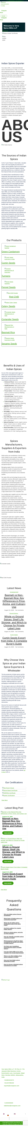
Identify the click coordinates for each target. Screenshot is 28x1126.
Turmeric (6, 276)
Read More (8, 833)
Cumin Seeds (8, 263)
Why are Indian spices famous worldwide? (12, 915)
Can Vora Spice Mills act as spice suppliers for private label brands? (14, 952)
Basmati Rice (8, 332)
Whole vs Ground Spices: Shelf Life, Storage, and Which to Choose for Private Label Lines (14, 622)
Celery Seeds (8, 306)
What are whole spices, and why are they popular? (13, 933)
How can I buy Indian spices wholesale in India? (12, 960)
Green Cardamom (11, 251)
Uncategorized (14, 592)
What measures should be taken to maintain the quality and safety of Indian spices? (13, 942)
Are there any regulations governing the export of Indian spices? (13, 947)
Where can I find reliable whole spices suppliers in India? (13, 956)
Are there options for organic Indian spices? (12, 928)
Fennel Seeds (9, 287)
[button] (14, 915)
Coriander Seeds (10, 319)
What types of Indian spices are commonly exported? (13, 919)
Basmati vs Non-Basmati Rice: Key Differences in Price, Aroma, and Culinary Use (14, 601)
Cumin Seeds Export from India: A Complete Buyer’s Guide (14, 640)
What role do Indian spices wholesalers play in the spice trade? (12, 924)
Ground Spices (14, 613)
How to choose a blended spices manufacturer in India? (13, 965)
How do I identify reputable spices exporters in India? (14, 937)
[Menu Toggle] (4, 9)
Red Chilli (14, 296)
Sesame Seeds (9, 343)
